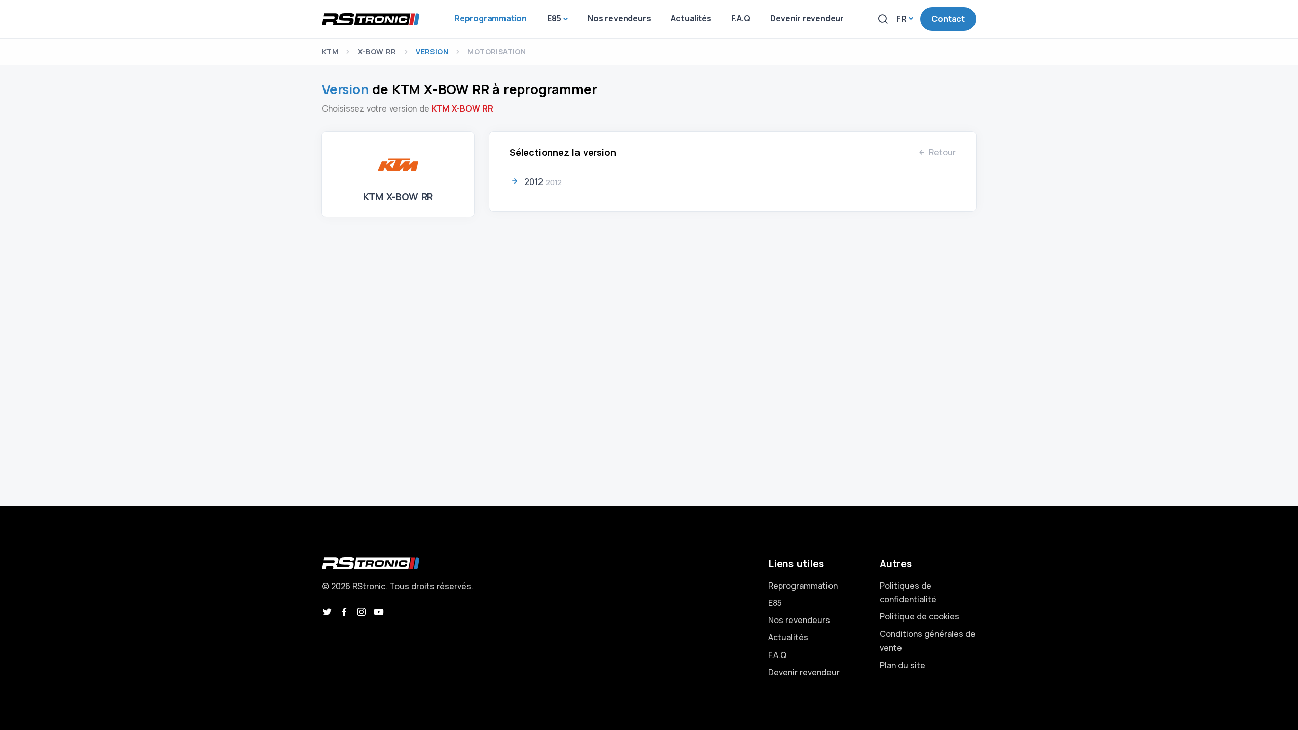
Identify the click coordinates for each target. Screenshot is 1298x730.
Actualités (788, 637)
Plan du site (902, 665)
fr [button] (901, 18)
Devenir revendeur (804, 672)
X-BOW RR (377, 51)
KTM (330, 51)
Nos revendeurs (799, 620)
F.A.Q (777, 655)
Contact (948, 18)
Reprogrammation (803, 585)
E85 (775, 602)
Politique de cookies (919, 616)
